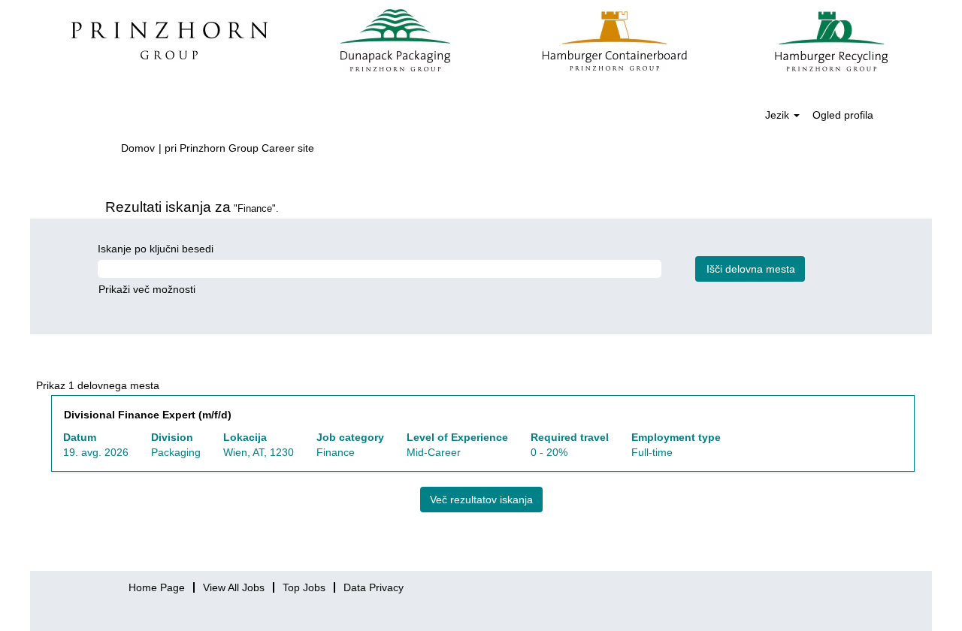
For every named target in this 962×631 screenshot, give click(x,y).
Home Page (157, 587)
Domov (138, 148)
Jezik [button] (778, 115)
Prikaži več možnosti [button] (146, 289)
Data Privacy (373, 587)
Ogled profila (842, 115)
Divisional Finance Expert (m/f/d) (147, 415)
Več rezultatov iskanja (481, 500)
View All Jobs (234, 587)
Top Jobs (304, 587)
